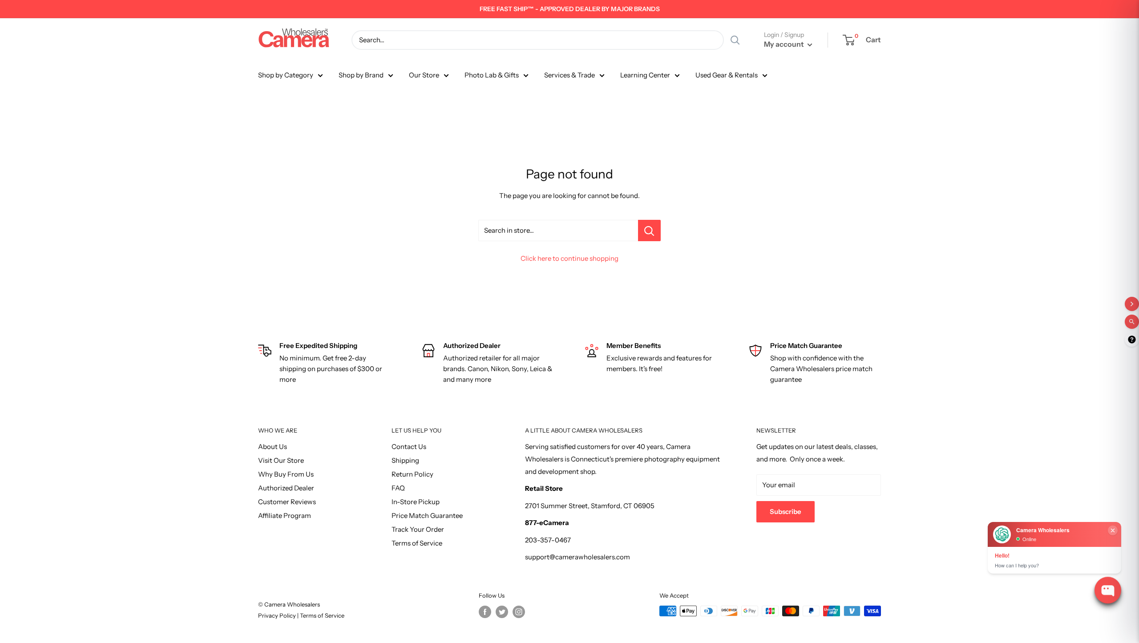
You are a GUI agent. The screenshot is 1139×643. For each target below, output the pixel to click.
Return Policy (412, 474)
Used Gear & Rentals (726, 75)
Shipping (405, 460)
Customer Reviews (287, 501)
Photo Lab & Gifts (491, 75)
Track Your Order (418, 529)
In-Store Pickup (416, 501)
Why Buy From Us (286, 474)
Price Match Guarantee (427, 515)
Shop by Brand (361, 75)
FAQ (398, 488)
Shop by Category (285, 75)
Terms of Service (417, 543)
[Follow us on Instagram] (519, 612)
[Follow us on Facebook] (485, 612)
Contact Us (409, 446)
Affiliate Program (284, 515)
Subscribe (785, 511)
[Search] (735, 40)
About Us (272, 446)
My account (784, 44)
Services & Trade (569, 75)
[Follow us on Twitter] (502, 612)
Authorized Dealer (286, 488)
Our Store (424, 75)
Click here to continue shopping (569, 258)
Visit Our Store (281, 460)
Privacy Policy (277, 615)
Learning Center (645, 75)
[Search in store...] (649, 230)
